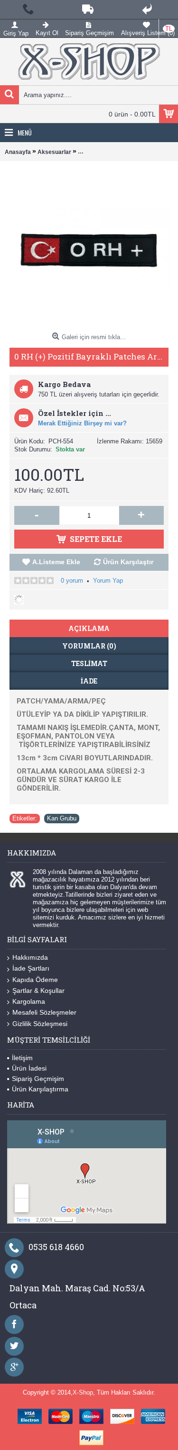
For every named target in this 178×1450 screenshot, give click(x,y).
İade (89, 680)
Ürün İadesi (29, 1068)
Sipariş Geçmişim (38, 1078)
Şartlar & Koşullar (38, 990)
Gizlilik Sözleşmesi (39, 1023)
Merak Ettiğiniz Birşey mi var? (82, 423)
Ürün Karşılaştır (128, 562)
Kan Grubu (61, 818)
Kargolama (28, 1001)
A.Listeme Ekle (56, 562)
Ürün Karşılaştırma (40, 1089)
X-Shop (83, 1392)
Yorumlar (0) (89, 645)
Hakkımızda (30, 957)
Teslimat (89, 663)
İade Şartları (30, 968)
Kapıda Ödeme (35, 979)
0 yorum (72, 580)
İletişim (22, 1058)
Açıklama (89, 628)
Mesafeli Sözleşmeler (44, 1012)
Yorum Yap (108, 580)
